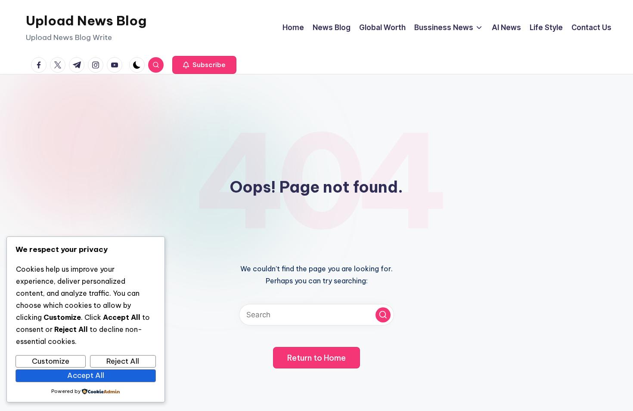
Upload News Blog (86, 20)
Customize (50, 361)
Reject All (122, 361)
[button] (204, 65)
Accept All (85, 375)
